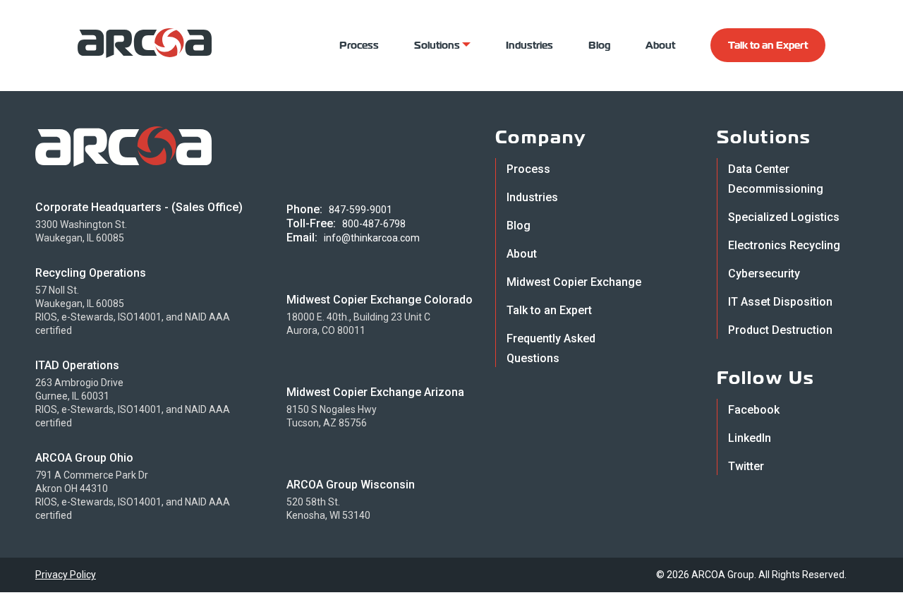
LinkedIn (749, 438)
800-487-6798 (374, 223)
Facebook (754, 409)
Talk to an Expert (768, 45)
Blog (599, 45)
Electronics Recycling (784, 245)
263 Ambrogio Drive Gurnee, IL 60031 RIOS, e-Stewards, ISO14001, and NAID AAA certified (132, 402)
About (660, 45)
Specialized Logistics (784, 217)
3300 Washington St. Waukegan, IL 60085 (81, 231)
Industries (529, 45)
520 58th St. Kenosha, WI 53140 (328, 508)
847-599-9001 (360, 209)
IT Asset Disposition (780, 301)
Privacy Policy (65, 574)
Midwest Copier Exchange (574, 282)
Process (359, 45)
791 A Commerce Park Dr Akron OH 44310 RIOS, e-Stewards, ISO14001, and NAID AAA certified (132, 495)
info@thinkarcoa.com (372, 238)
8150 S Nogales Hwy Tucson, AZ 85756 (331, 416)
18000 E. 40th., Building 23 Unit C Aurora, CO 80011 (358, 323)
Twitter (746, 466)
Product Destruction (780, 330)
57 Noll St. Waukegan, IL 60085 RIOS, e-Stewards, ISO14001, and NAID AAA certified (132, 310)
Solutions (438, 45)
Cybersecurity (764, 273)
